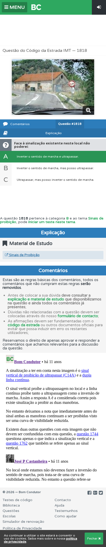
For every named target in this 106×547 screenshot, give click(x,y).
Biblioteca (11, 505)
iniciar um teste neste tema (51, 222)
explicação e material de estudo (36, 299)
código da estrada (24, 325)
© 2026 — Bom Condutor (22, 492)
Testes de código (17, 500)
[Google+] (95, 493)
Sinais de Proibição (24, 255)
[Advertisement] (53, 30)
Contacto (63, 500)
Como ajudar (66, 516)
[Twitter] (101, 493)
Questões (11, 511)
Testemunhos (66, 511)
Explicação (54, 133)
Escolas (9, 516)
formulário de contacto (78, 316)
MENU (16, 7)
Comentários (20, 124)
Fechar (92, 538)
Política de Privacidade (22, 528)
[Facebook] (89, 493)
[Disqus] (53, 417)
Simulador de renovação (23, 521)
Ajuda (59, 505)
